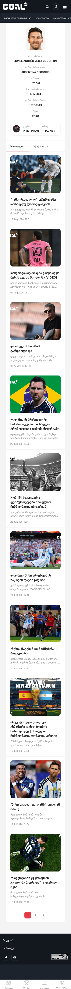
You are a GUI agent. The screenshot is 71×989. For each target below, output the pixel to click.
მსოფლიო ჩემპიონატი (17, 18)
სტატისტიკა (41, 145)
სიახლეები (42, 18)
